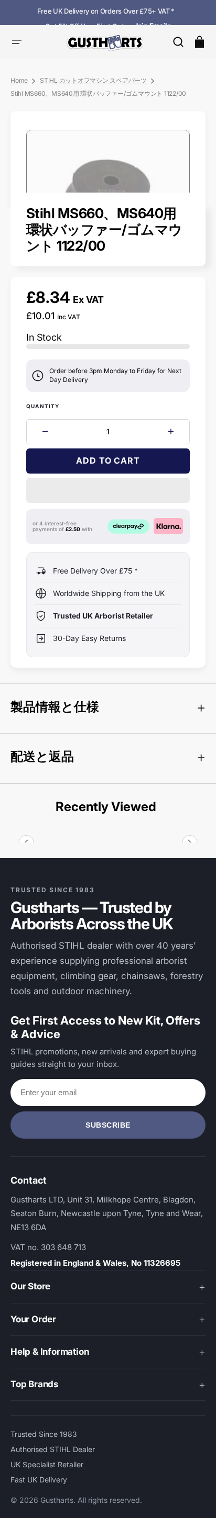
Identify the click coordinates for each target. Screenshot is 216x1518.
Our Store (30, 1286)
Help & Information (49, 1351)
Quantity (43, 406)
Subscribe (108, 1125)
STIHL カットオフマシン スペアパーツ (93, 80)
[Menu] (16, 41)
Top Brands (34, 1384)
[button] (178, 42)
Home (19, 80)
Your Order (33, 1319)
